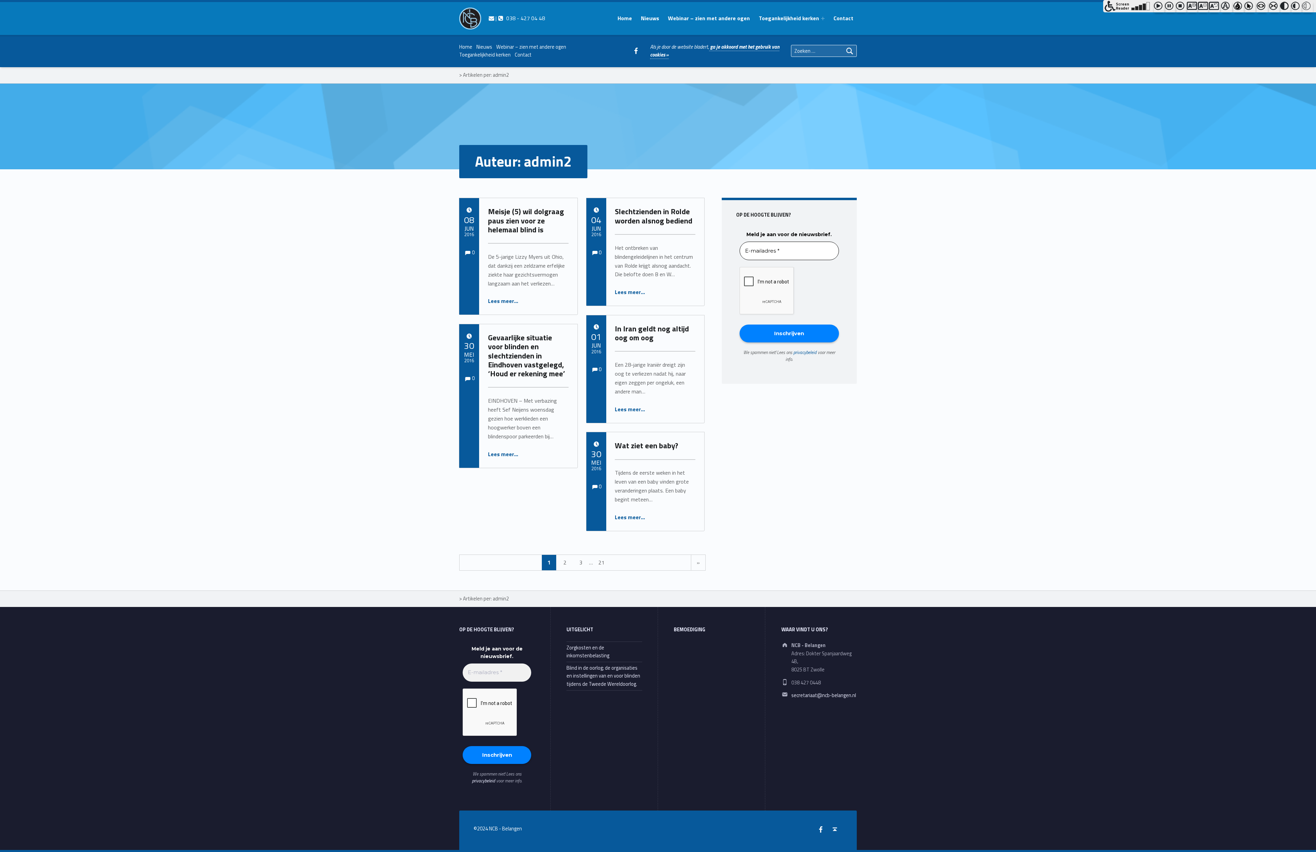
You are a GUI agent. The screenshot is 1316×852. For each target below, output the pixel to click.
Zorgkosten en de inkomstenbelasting (587, 651)
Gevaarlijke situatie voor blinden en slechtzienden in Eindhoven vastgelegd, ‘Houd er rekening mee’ (526, 355)
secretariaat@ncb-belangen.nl (823, 695)
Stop (1181, 7)
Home (625, 18)
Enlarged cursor (1249, 7)
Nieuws (650, 18)
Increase (1192, 7)
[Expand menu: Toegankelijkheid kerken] (823, 18)
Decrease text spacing (1274, 7)
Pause (1170, 7)
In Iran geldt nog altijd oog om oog (652, 333)
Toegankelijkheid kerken (789, 18)
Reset (1214, 7)
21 (601, 562)
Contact (843, 18)
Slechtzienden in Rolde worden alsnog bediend (653, 216)
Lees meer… (503, 301)
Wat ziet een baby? (646, 445)
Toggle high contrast (1285, 7)
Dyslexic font (1226, 7)
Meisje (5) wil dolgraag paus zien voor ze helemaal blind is (526, 220)
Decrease (1203, 7)
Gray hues (1238, 7)
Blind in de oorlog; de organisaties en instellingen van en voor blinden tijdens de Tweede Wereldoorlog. (603, 676)
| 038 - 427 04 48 (519, 18)
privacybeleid (805, 352)
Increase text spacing (1262, 7)
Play (1159, 7)
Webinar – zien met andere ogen (709, 18)
